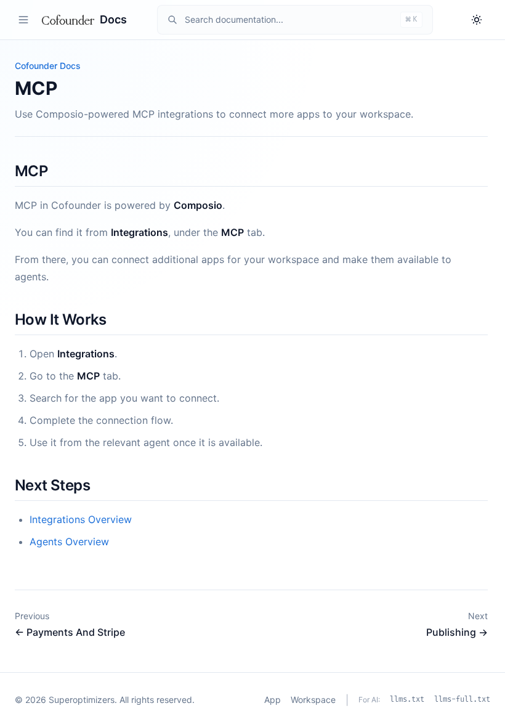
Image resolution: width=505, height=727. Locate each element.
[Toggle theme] (476, 19)
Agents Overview (69, 541)
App (272, 699)
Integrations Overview (81, 519)
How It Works (61, 319)
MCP (31, 171)
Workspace (313, 699)
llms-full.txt (462, 699)
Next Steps (52, 485)
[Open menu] (23, 19)
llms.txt (407, 699)
